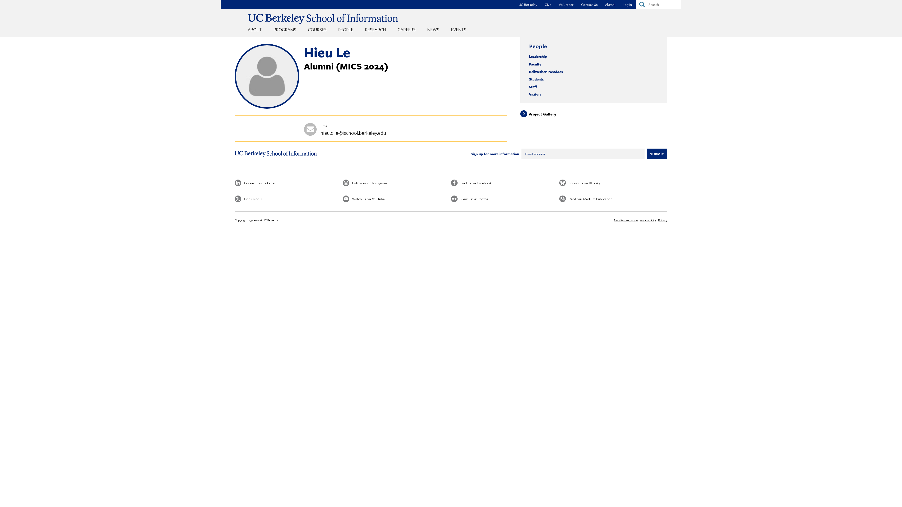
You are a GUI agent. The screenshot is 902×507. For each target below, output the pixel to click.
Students (536, 79)
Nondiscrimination (626, 220)
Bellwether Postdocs (546, 71)
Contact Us (589, 4)
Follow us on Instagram (369, 182)
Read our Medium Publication (590, 198)
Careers (407, 29)
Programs (285, 29)
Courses (317, 29)
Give (548, 4)
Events (458, 29)
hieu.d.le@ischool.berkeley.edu (353, 132)
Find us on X (253, 198)
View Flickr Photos (474, 198)
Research (375, 29)
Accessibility (648, 220)
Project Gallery (542, 114)
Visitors (535, 94)
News (433, 29)
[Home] (323, 19)
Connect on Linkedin (259, 182)
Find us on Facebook (476, 182)
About (255, 29)
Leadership (538, 56)
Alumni (610, 4)
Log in (627, 4)
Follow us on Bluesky (584, 182)
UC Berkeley (528, 4)
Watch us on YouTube (368, 198)
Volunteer (566, 4)
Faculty (535, 64)
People (345, 29)
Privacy (662, 220)
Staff (533, 86)
